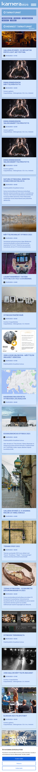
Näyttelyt (5, 20)
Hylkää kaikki (19, 768)
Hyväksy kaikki (19, 758)
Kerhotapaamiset (7, 18)
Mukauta (19, 763)
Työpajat (13, 20)
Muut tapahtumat (27, 18)
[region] (19, 759)
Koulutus (17, 18)
